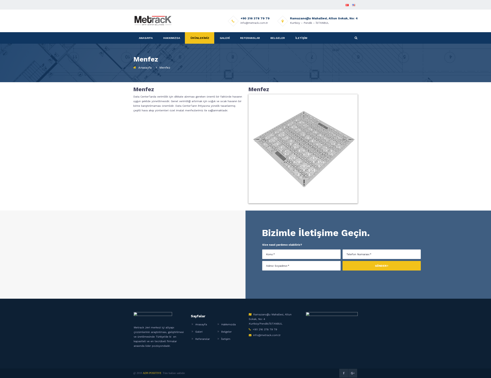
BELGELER (277, 37)
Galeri (199, 331)
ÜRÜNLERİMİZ (199, 37)
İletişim (225, 338)
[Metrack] (153, 20)
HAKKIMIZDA (171, 37)
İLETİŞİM (301, 37)
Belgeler (226, 331)
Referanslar (202, 338)
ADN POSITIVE (152, 373)
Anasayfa (145, 67)
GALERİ (225, 37)
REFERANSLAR (250, 37)
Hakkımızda (228, 324)
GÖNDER (381, 265)
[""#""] (343, 373)
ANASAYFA (146, 37)
